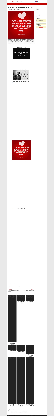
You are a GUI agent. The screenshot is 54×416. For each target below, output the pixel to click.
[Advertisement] (21, 64)
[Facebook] (35, 1)
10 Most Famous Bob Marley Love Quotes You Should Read (30, 302)
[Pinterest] (36, 1)
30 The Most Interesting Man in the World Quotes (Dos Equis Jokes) (30, 405)
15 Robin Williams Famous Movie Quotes (12, 405)
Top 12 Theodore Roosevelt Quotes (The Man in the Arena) (21, 302)
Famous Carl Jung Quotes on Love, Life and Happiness (12, 350)
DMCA (30, 415)
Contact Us (32, 415)
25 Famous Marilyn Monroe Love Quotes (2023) (21, 405)
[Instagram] (37, 1)
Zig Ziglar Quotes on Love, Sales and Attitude (21, 351)
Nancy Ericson (10, 9)
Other (37, 16)
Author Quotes (19, 9)
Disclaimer (28, 415)
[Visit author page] (9, 410)
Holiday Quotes (38, 10)
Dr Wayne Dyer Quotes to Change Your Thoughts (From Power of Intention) (30, 355)
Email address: (38, 24)
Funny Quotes (37, 9)
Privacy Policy (35, 415)
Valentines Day (38, 15)
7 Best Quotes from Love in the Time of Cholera (12, 343)
